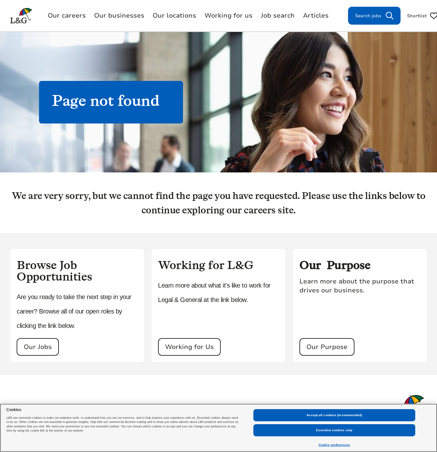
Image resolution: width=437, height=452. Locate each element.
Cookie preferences (334, 445)
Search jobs (368, 16)
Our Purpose (326, 347)
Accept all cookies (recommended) (334, 415)
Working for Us (189, 347)
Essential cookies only (334, 430)
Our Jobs (38, 347)
